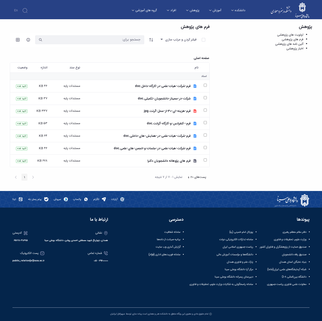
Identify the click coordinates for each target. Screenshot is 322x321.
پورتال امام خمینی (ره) (241, 232)
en (16, 10)
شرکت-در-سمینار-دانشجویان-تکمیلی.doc (164, 98)
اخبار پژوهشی (294, 48)
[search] (40, 40)
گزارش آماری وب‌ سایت (168, 247)
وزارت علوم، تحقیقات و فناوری (290, 239)
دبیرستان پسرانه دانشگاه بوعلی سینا (234, 277)
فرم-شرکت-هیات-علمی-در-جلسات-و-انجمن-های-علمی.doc (152, 148)
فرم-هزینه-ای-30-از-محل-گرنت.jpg (167, 111)
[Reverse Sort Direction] (151, 39)
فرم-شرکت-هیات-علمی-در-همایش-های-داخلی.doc (157, 136)
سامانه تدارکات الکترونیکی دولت (236, 239)
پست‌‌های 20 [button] (195, 178)
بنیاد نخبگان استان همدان (292, 262)
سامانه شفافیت (172, 232)
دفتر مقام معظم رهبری (294, 232)
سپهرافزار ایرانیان (117, 314)
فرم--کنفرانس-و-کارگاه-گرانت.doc (169, 123)
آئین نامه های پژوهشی (289, 44)
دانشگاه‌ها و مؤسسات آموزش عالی (234, 254)
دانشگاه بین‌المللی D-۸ (294, 277)
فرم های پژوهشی (292, 39)
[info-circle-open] (28, 39)
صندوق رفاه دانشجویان (294, 254)
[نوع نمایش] (17, 39)
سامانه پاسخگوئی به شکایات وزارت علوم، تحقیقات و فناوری (221, 284)
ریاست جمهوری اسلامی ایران (238, 247)
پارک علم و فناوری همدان (240, 262)
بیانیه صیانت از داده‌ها (168, 239)
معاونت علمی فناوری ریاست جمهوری (286, 284)
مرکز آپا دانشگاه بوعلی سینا (239, 269)
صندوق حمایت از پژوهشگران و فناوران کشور (283, 247)
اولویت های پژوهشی (290, 35)
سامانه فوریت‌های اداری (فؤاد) (164, 254)
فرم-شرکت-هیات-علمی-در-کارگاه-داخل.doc (163, 86)
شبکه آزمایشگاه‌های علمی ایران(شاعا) (286, 269)
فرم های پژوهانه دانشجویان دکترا (169, 161)
